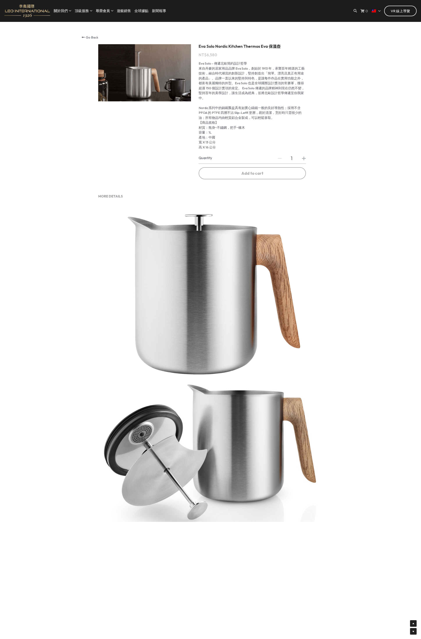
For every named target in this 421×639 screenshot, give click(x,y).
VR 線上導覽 (400, 11)
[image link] (27, 10)
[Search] (355, 10)
